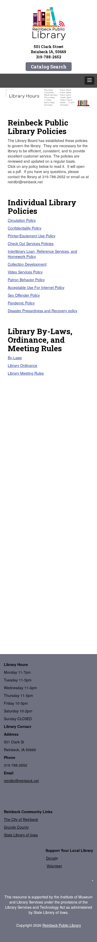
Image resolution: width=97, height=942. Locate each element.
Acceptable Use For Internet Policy (36, 287)
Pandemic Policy (21, 302)
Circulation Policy (22, 220)
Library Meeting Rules (26, 373)
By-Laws (15, 357)
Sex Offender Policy (24, 295)
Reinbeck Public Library (61, 925)
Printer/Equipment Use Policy (31, 235)
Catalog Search (48, 67)
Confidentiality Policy (24, 228)
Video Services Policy (25, 271)
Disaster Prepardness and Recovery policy (42, 310)
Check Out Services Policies (31, 243)
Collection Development (27, 264)
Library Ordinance (22, 365)
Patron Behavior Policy (26, 279)
